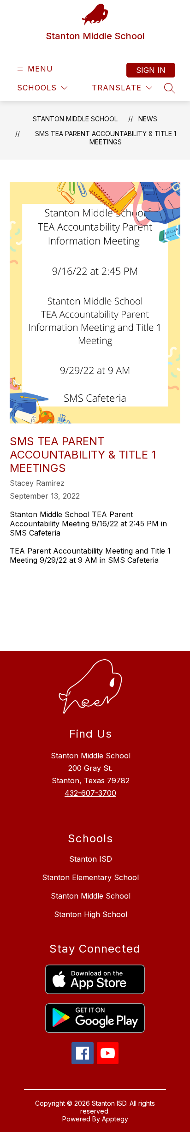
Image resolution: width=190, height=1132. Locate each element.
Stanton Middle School (75, 119)
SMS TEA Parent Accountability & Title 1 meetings (105, 138)
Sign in (151, 70)
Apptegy (115, 1119)
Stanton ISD (90, 859)
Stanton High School (90, 914)
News (147, 119)
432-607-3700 (90, 793)
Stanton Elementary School (90, 877)
